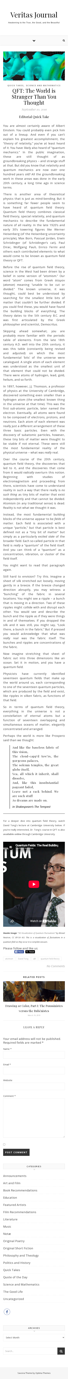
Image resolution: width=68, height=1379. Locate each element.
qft (34, 958)
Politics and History (16, 1263)
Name (7, 1048)
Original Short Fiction (18, 1248)
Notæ (7, 1234)
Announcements (14, 1176)
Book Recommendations (20, 1190)
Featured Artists (14, 1205)
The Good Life (13, 1292)
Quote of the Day (15, 1277)
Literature (10, 1219)
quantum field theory (50, 958)
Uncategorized (13, 1299)
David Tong (23, 958)
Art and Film (11, 1183)
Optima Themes (43, 1373)
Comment (9, 1095)
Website (7, 1080)
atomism (9, 958)
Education (10, 1197)
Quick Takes (15, 85)
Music (7, 1226)
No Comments (56, 966)
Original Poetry (14, 1241)
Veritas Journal (34, 14)
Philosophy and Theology (21, 1255)
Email (7, 1064)
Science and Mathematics (43, 85)
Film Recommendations (19, 1212)
